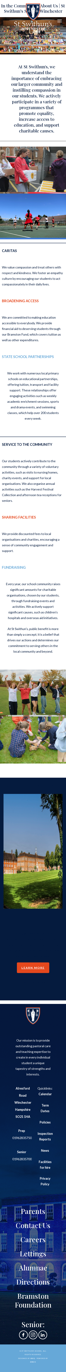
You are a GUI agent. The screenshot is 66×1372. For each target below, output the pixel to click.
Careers (33, 1239)
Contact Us (33, 1225)
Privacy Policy (45, 1181)
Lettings (33, 1253)
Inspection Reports (45, 1136)
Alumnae (33, 1267)
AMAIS (33, 1362)
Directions (33, 1281)
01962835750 (22, 1138)
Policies (45, 1122)
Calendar (45, 1094)
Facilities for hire (45, 1164)
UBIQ (32, 1358)
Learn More (33, 967)
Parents (33, 1211)
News (45, 1150)
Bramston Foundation (33, 1300)
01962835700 (22, 1159)
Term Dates (45, 1108)
